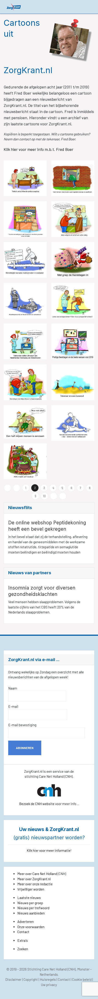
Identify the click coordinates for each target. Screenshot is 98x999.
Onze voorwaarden (30, 927)
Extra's (22, 940)
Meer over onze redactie (35, 884)
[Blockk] (14, 6)
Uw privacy (49, 985)
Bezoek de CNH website (36, 804)
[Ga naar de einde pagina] (62, 496)
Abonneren (25, 748)
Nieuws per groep (30, 903)
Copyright (30, 979)
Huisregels (48, 979)
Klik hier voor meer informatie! (49, 850)
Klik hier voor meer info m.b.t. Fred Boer (39, 149)
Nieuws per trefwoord (33, 908)
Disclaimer (13, 979)
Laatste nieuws (29, 898)
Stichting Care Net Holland (47, 969)
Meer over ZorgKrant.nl (34, 879)
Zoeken (22, 949)
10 (44, 496)
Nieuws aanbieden (31, 913)
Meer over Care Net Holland (37, 874)
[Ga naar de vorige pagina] (16, 488)
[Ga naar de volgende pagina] (53, 496)
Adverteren (25, 921)
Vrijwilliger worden (30, 889)
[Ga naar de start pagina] (7, 488)
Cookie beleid (82, 979)
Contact (23, 932)
